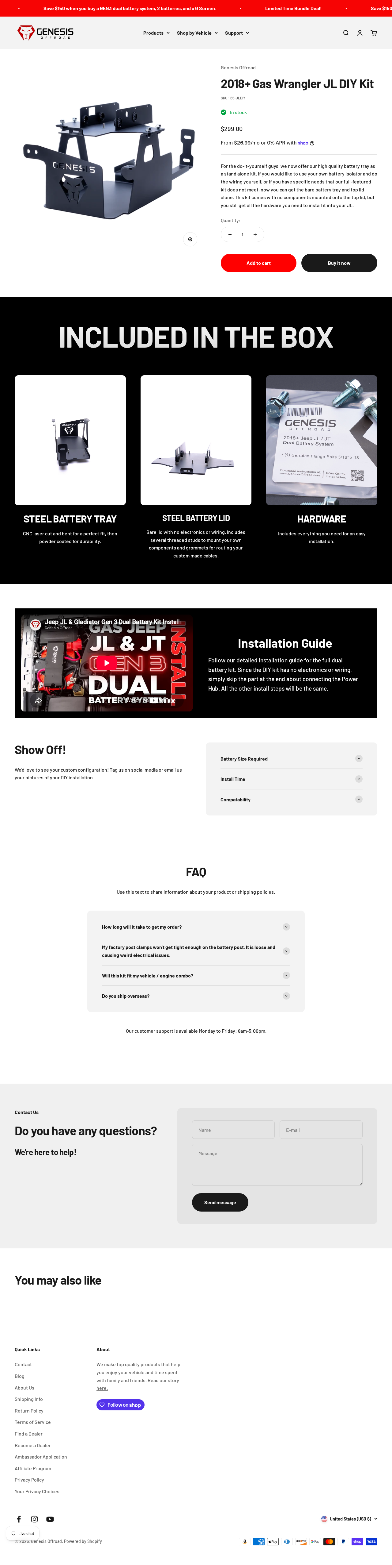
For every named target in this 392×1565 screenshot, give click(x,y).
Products (153, 33)
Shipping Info (29, 1399)
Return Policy (29, 1410)
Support (234, 33)
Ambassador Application (41, 1456)
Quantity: (231, 220)
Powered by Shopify (83, 1541)
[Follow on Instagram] (34, 1519)
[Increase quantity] (255, 234)
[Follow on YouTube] (50, 1519)
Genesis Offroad (238, 67)
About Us (24, 1387)
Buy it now (339, 263)
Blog (19, 1376)
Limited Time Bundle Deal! (242, 8)
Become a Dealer (33, 1445)
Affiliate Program (33, 1468)
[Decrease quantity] (230, 234)
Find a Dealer (29, 1433)
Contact (23, 1364)
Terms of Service (33, 1422)
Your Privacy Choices (37, 1491)
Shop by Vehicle (194, 33)
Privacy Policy (29, 1479)
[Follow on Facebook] (19, 1519)
